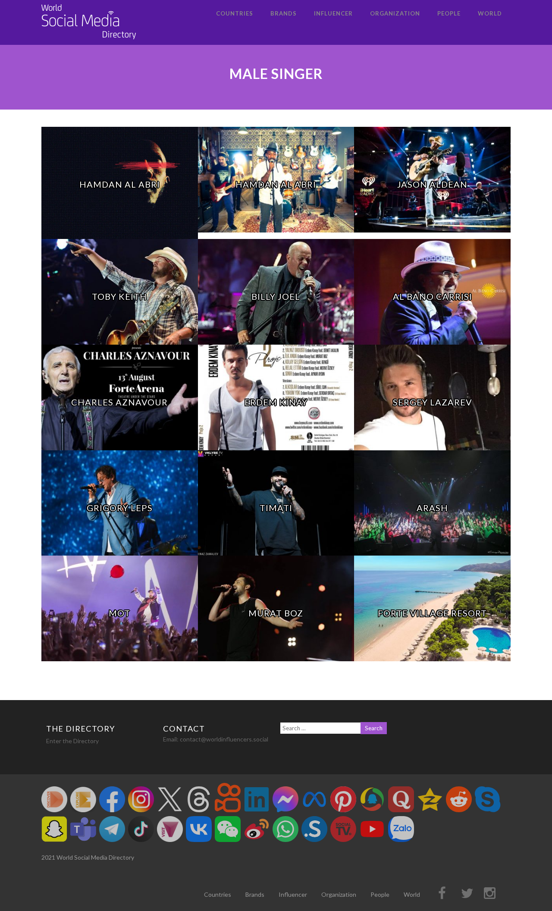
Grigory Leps (120, 508)
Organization (395, 13)
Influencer (333, 13)
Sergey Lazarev (432, 402)
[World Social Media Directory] (88, 41)
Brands (283, 13)
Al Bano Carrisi (432, 296)
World (490, 13)
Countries (234, 13)
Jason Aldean (432, 184)
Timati (276, 508)
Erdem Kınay (276, 402)
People (449, 13)
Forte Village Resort (432, 613)
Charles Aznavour (119, 402)
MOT (119, 613)
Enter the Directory (72, 741)
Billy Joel (275, 296)
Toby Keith (119, 296)
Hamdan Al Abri (119, 184)
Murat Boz (275, 613)
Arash (432, 508)
